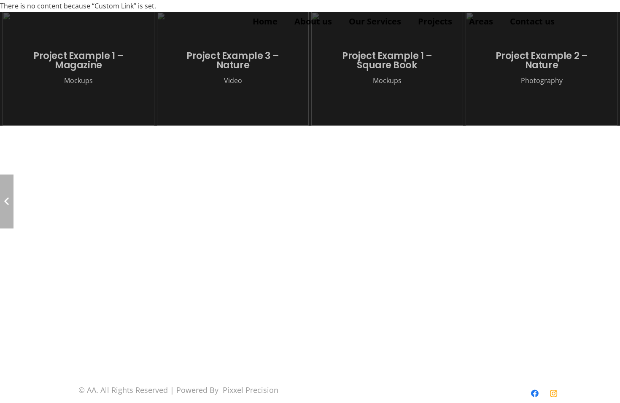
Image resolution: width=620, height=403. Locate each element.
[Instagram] (553, 393)
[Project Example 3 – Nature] (233, 69)
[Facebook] (534, 393)
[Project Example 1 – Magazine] (78, 69)
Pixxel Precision (250, 390)
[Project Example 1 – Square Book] (387, 69)
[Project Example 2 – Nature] (541, 69)
